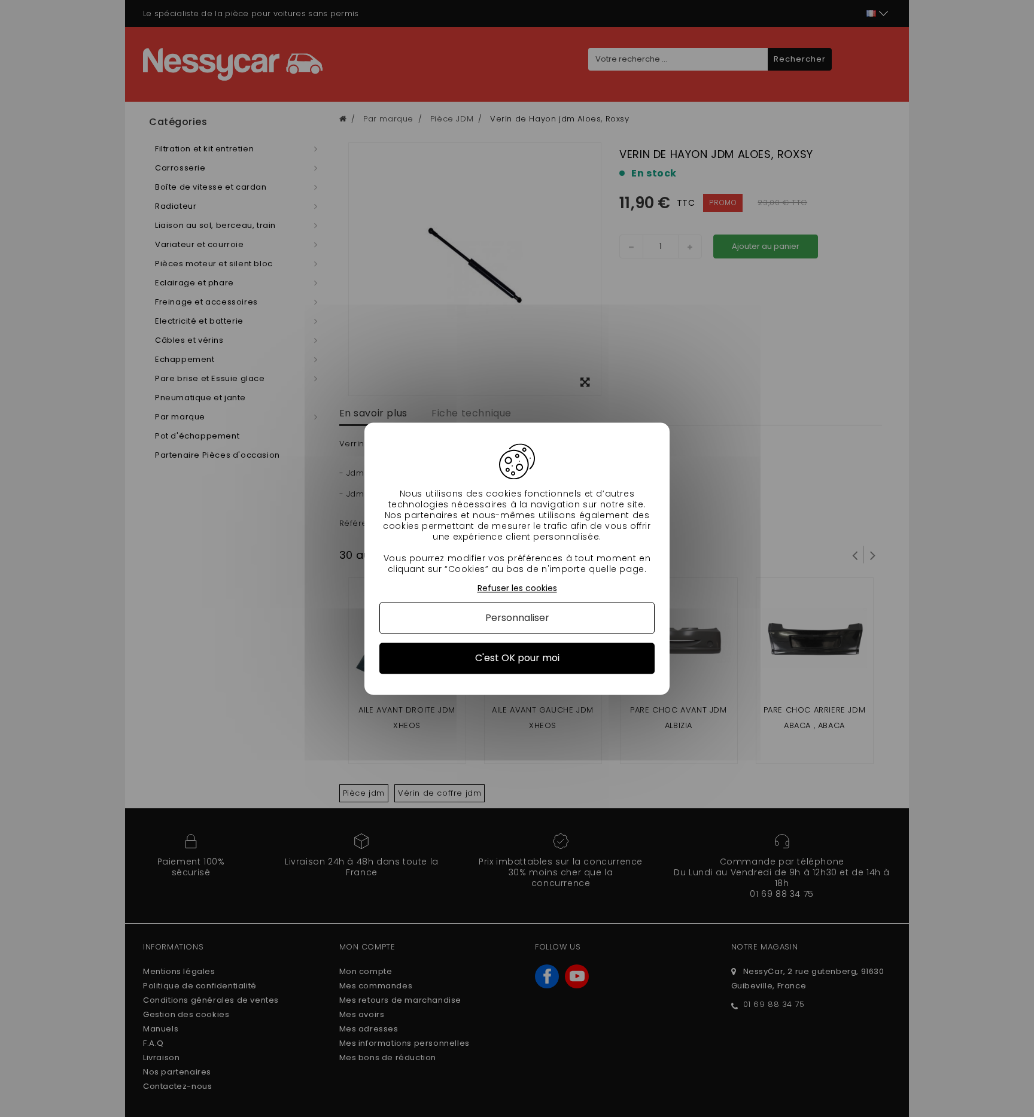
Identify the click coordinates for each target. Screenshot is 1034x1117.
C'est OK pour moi (517, 658)
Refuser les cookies (517, 588)
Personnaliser (517, 618)
